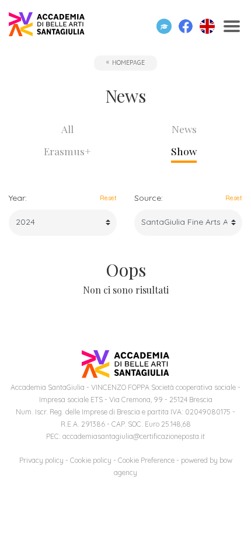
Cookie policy (90, 460)
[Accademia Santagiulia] (47, 26)
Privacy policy (41, 460)
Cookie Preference (146, 460)
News (184, 128)
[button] (185, 26)
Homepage (128, 62)
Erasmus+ (67, 151)
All (67, 128)
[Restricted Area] (164, 26)
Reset (108, 198)
